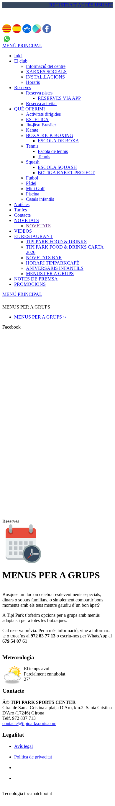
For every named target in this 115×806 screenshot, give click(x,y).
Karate (32, 130)
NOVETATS (26, 220)
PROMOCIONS (30, 284)
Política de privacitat (33, 756)
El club (20, 60)
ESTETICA (37, 119)
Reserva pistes (39, 92)
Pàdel (31, 183)
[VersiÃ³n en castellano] (16, 31)
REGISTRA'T (63, 4)
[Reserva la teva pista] (22, 561)
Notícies (21, 204)
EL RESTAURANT (33, 236)
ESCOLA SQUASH (57, 167)
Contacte (22, 215)
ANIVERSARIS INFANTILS (54, 268)
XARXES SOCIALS (46, 71)
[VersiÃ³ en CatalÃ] (6, 31)
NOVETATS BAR (44, 257)
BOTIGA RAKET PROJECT (66, 172)
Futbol (32, 177)
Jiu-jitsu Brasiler (41, 124)
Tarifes (20, 209)
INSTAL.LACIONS (45, 76)
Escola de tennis (53, 151)
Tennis (32, 146)
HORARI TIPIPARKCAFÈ (52, 262)
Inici (18, 55)
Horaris (33, 82)
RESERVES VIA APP (59, 98)
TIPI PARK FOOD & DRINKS (56, 241)
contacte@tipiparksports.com (29, 723)
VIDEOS (23, 231)
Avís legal (23, 746)
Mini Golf (35, 188)
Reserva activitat (41, 103)
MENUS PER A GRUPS (50, 273)
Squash (33, 161)
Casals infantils (40, 199)
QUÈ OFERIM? (29, 108)
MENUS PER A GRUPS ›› (40, 316)
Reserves (22, 87)
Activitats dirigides (43, 114)
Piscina (32, 193)
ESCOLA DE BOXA (58, 140)
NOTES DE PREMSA (36, 278)
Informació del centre (45, 66)
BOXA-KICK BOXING (49, 135)
